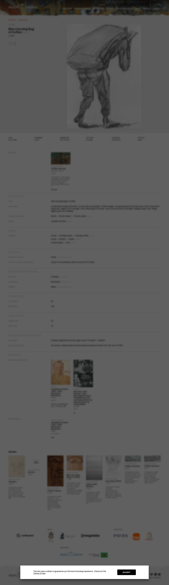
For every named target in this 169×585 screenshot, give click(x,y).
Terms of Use (39, 573)
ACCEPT (127, 572)
